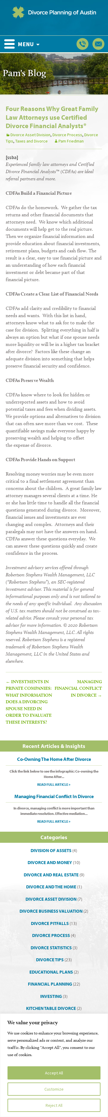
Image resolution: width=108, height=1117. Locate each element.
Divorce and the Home (51, 887)
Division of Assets (51, 850)
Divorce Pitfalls (50, 923)
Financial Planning (50, 984)
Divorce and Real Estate (51, 875)
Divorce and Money (50, 862)
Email (98, 44)
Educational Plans (51, 972)
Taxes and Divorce (31, 141)
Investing (51, 996)
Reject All (54, 1105)
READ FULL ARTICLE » (53, 784)
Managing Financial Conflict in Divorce (78, 688)
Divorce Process (67, 134)
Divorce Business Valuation (51, 911)
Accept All (54, 1073)
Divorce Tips (50, 959)
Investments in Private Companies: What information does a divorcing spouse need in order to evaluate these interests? (29, 702)
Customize (54, 1089)
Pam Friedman (71, 141)
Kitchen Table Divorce (51, 1008)
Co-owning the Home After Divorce (54, 759)
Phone (82, 44)
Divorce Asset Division (30, 134)
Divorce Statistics (51, 947)
